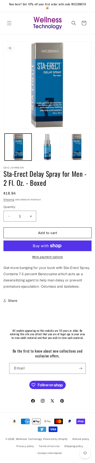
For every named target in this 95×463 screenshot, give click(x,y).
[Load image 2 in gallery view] (47, 147)
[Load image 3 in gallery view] (76, 147)
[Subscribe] (80, 368)
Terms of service (49, 446)
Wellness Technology (29, 439)
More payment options (47, 257)
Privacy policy (25, 446)
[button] (9, 23)
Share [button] (13, 300)
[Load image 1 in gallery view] (18, 147)
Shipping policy (73, 446)
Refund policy (80, 439)
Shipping (8, 199)
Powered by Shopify (55, 439)
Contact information (50, 453)
